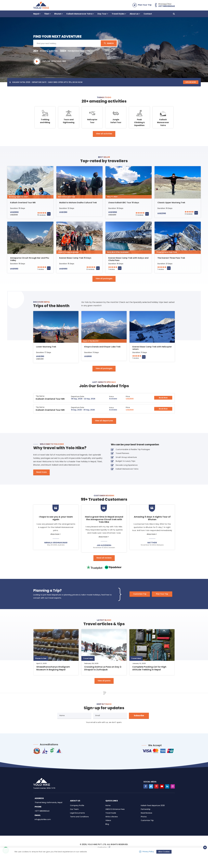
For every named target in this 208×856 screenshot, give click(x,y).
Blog (107, 824)
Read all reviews (104, 558)
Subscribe (139, 715)
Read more (41, 472)
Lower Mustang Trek (46, 346)
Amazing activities (45, 51)
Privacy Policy (148, 851)
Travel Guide (110, 813)
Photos (144, 816)
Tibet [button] (46, 13)
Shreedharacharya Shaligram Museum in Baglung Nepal (53, 668)
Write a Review (111, 816)
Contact (148, 13)
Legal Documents (77, 813)
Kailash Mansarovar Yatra (163, 122)
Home (107, 805)
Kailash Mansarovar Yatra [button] (79, 13)
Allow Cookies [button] (164, 851)
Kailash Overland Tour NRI (23, 202)
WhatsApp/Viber (166, 5)
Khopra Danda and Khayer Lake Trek (102, 346)
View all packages (104, 278)
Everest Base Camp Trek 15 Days (75, 258)
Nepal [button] (36, 13)
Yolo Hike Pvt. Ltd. (97, 844)
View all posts (104, 680)
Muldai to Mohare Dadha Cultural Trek (78, 202)
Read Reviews (146, 813)
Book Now (163, 397)
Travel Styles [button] (118, 13)
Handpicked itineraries (75, 51)
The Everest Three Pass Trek (171, 258)
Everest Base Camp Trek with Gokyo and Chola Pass (128, 259)
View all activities (104, 133)
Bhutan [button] (57, 13)
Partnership (145, 809)
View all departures (104, 420)
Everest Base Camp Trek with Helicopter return (152, 347)
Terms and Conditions (79, 816)
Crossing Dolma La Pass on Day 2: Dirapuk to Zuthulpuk (103, 668)
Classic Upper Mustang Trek (171, 202)
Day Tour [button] (102, 13)
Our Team (74, 809)
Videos (108, 820)
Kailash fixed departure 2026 (153, 805)
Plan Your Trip (145, 4)
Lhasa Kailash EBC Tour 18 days (123, 202)
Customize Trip (139, 594)
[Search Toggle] (174, 13)
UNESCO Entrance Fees (115, 809)
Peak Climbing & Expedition (139, 122)
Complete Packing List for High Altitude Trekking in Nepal (149, 668)
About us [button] (134, 13)
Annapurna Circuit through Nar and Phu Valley (29, 259)
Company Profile (77, 805)
